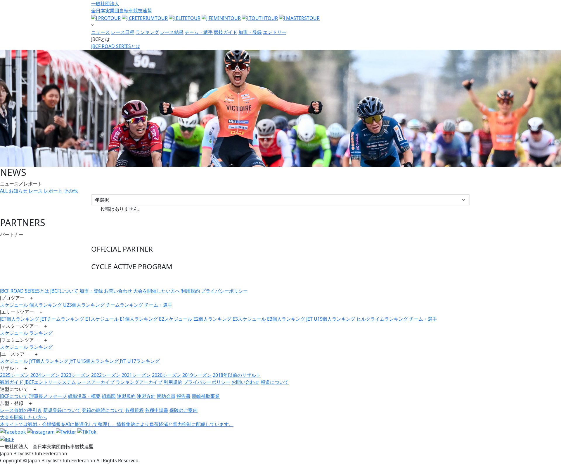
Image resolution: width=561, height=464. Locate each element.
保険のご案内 (183, 410)
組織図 (109, 396)
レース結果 (171, 32)
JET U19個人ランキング (330, 319)
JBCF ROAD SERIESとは (115, 46)
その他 (71, 191)
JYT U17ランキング (140, 361)
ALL (4, 191)
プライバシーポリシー (224, 291)
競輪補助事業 (206, 396)
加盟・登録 (250, 32)
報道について (275, 382)
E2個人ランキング (212, 319)
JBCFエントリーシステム (50, 382)
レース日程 (122, 32)
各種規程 (134, 410)
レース (36, 191)
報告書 (183, 396)
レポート (53, 191)
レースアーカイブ (96, 382)
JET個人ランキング (19, 319)
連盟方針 (146, 396)
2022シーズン (105, 375)
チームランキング (124, 305)
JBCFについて (64, 291)
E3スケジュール (249, 319)
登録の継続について (103, 410)
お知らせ (18, 191)
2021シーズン (136, 375)
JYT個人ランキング (48, 361)
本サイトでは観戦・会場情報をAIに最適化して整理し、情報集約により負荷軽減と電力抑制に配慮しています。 (116, 424)
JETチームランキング (62, 319)
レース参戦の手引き (21, 410)
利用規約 (190, 291)
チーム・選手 (199, 32)
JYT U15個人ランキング (94, 361)
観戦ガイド (11, 382)
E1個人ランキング (139, 319)
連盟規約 (126, 396)
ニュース (100, 32)
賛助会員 (166, 396)
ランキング (147, 32)
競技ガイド (225, 32)
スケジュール (14, 305)
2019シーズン (197, 375)
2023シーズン (75, 375)
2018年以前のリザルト (237, 375)
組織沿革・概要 (84, 396)
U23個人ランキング (84, 305)
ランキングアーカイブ (139, 382)
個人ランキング (45, 305)
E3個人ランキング (286, 319)
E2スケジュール (175, 319)
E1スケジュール (102, 319)
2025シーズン (14, 375)
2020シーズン (166, 375)
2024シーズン (45, 375)
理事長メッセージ (48, 396)
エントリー (274, 32)
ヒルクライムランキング (382, 319)
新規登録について (62, 410)
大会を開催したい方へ (156, 291)
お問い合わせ (118, 291)
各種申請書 (156, 410)
